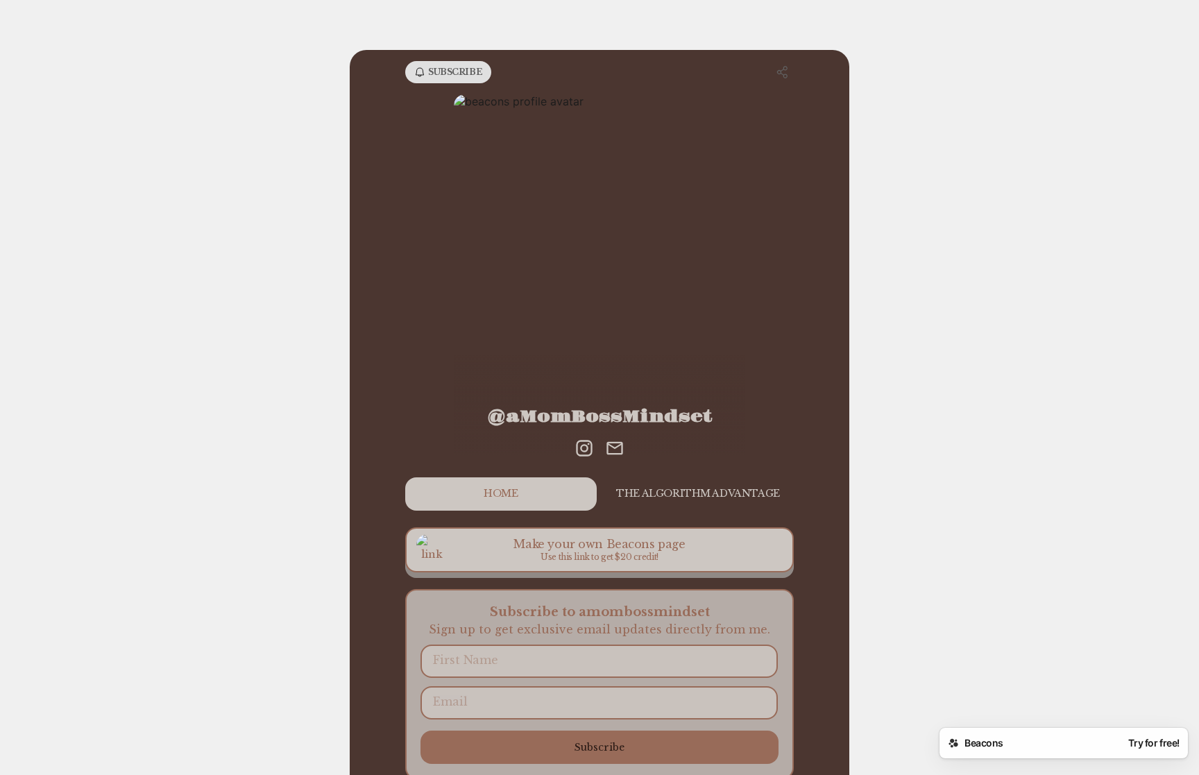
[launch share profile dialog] (783, 72)
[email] (615, 449)
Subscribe (599, 747)
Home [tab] (501, 493)
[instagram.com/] (584, 449)
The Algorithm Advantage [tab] (697, 493)
